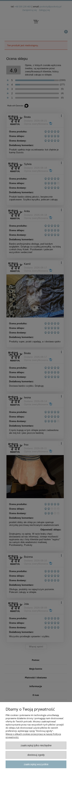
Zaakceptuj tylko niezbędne (36, 745)
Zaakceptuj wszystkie (36, 764)
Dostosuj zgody (36, 754)
